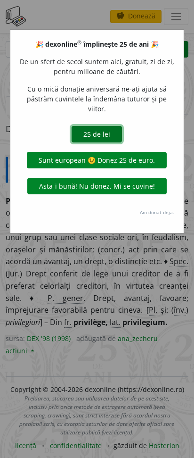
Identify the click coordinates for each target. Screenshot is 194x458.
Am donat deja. (157, 212)
